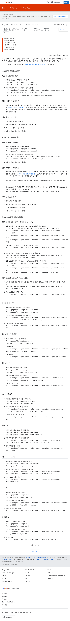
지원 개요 (27, 575)
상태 (26, 578)
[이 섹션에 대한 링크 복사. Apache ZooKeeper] (21, 71)
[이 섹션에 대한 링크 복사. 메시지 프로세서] (18, 457)
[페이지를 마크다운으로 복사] (4, 33)
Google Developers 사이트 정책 (45, 559)
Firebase (4, 599)
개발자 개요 (50, 573)
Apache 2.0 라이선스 (9, 559)
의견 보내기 (63, 29)
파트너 (4, 578)
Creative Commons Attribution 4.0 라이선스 (36, 557)
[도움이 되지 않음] (66, 24)
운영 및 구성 (35, 24)
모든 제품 (4, 605)
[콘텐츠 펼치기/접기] (13, 38)
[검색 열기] (48, 2)
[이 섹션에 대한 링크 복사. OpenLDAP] (14, 394)
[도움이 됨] (63, 24)
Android (4, 593)
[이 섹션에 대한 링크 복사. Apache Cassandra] (21, 138)
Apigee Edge (5, 24)
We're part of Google (8, 573)
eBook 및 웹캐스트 (7, 581)
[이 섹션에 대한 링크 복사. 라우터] (10, 488)
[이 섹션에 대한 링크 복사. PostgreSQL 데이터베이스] (27, 217)
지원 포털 (27, 581)
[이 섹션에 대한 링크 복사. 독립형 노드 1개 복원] (19, 76)
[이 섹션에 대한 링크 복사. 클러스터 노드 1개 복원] (21, 101)
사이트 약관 (16, 612)
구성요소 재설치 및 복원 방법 (17, 107)
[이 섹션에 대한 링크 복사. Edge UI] (11, 517)
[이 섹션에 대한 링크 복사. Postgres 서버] (17, 303)
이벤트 (4, 575)
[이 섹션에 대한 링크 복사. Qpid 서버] (13, 363)
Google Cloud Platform (8, 602)
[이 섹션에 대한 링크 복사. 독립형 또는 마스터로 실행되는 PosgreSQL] (36, 222)
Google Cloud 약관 (26, 612)
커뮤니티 (27, 573)
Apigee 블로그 (51, 578)
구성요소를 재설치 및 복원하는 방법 (35, 65)
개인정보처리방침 (7, 612)
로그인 (66, 2)
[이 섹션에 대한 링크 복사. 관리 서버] (12, 426)
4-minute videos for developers (56, 575)
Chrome (4, 596)
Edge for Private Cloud (11, 8)
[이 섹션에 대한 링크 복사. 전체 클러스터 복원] (18, 117)
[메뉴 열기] (3, 2)
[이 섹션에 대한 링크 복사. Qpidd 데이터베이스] (22, 334)
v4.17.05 (26, 8)
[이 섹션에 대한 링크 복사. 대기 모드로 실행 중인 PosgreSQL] (30, 278)
